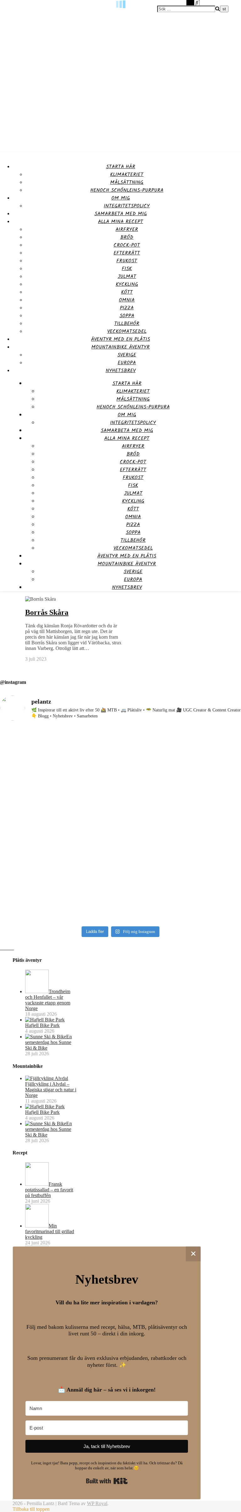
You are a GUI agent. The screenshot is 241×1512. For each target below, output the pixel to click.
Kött (127, 292)
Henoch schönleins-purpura (126, 190)
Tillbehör (126, 323)
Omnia (127, 300)
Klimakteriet (126, 174)
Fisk (127, 269)
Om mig (120, 198)
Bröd (126, 237)
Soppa (127, 316)
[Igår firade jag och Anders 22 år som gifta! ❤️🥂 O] (181, 777)
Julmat (127, 276)
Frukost (126, 261)
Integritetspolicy (127, 206)
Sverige (126, 355)
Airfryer (126, 229)
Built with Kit (107, 1481)
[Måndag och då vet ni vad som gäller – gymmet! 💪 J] (59, 777)
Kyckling (127, 284)
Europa (127, 363)
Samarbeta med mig (120, 214)
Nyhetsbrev (121, 371)
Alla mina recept (120, 222)
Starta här (120, 167)
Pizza (127, 308)
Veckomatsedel (127, 331)
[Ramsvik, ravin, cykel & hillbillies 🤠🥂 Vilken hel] (59, 875)
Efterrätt (127, 253)
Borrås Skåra (46, 612)
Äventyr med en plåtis (120, 339)
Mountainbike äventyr (120, 347)
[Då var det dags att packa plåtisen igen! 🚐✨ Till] (181, 872)
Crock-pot (127, 245)
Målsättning (126, 182)
